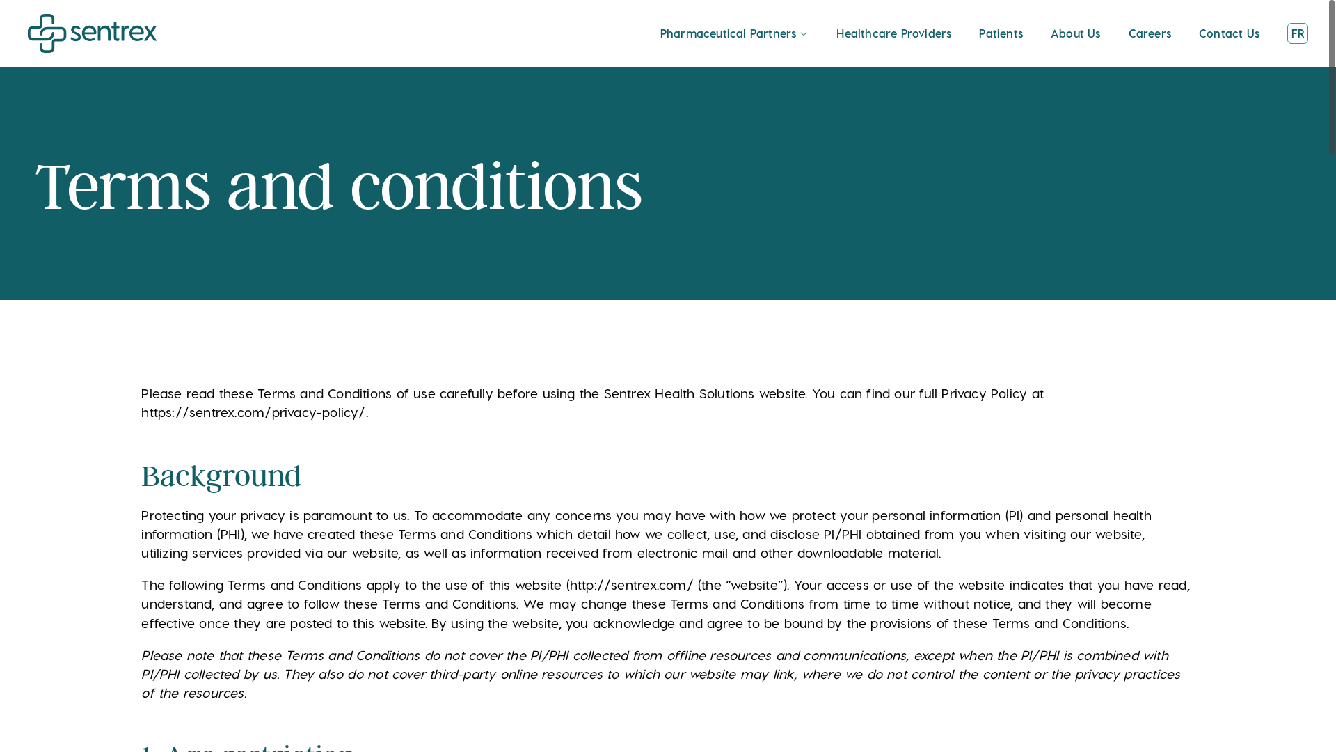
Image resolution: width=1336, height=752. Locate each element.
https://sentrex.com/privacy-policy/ (253, 413)
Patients (1001, 33)
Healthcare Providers (893, 33)
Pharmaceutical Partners (728, 33)
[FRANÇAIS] (1297, 33)
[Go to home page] (92, 33)
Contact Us (1229, 33)
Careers (1150, 33)
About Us (1076, 33)
